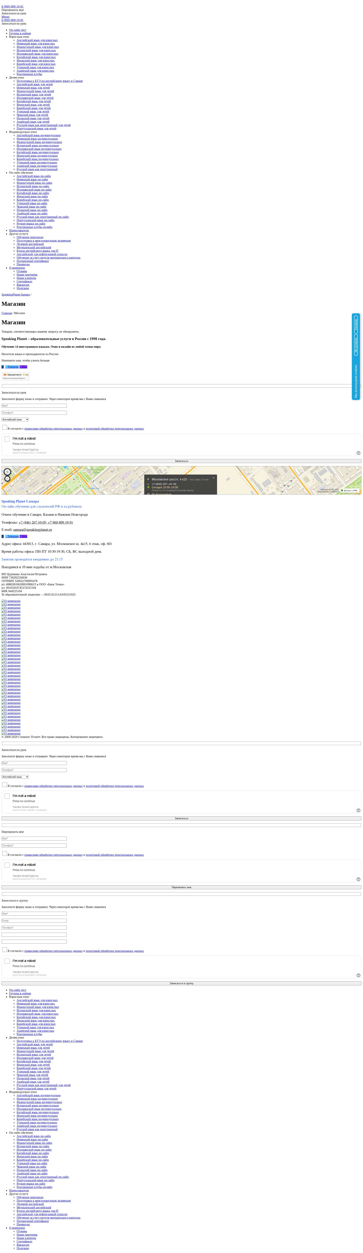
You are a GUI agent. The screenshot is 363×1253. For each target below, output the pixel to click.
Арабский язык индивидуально (37, 165)
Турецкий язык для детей (33, 111)
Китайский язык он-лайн (33, 193)
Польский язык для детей (33, 118)
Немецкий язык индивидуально (37, 138)
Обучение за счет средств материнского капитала (48, 257)
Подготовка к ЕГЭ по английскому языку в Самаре (50, 80)
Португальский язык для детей (36, 128)
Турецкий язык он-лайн (32, 203)
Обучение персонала (30, 237)
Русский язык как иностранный (37, 169)
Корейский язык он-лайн (33, 199)
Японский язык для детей (33, 104)
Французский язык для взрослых (38, 47)
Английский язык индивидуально (39, 135)
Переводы (23, 264)
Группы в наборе (20, 33)
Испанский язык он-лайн (33, 186)
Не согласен (355, 345)
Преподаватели (19, 230)
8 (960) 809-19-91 (12, 6)
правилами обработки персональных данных (53, 428)
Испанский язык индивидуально (38, 145)
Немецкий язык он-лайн (32, 179)
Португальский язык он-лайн (35, 220)
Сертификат (24, 281)
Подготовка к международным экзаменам (44, 240)
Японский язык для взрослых (36, 60)
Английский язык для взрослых (37, 40)
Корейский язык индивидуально (38, 159)
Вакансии (23, 284)
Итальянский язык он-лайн (34, 189)
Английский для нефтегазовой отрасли (42, 254)
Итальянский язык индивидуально (39, 148)
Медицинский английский (34, 247)
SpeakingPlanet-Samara (16, 294)
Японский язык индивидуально (37, 155)
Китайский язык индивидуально (38, 152)
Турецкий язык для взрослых (35, 67)
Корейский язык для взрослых (36, 64)
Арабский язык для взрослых (35, 70)
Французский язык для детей (35, 91)
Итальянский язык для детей (35, 97)
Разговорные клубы (29, 74)
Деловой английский (30, 244)
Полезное (23, 288)
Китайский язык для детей (34, 101)
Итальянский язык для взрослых (37, 53)
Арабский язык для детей (33, 121)
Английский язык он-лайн (34, 176)
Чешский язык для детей (32, 114)
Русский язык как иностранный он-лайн (43, 216)
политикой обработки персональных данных (115, 428)
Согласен (355, 324)
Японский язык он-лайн (32, 196)
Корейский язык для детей (34, 108)
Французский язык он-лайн (34, 182)
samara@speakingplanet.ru (32, 530)
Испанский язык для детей (34, 94)
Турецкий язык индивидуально (37, 162)
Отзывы (22, 271)
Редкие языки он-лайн (31, 223)
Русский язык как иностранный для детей (44, 125)
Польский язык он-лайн (32, 210)
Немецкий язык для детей (33, 87)
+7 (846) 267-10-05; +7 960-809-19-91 (46, 522)
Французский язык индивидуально (39, 142)
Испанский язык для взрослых (36, 50)
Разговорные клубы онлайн (34, 227)
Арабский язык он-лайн (32, 213)
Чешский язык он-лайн (31, 206)
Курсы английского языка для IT (38, 250)
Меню (5, 16)
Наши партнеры (27, 274)
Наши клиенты (26, 278)
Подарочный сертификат (33, 261)
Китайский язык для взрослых (36, 57)
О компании (17, 267)
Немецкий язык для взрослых (36, 43)
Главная (7, 313)
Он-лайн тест (17, 30)
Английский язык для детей (35, 84)
